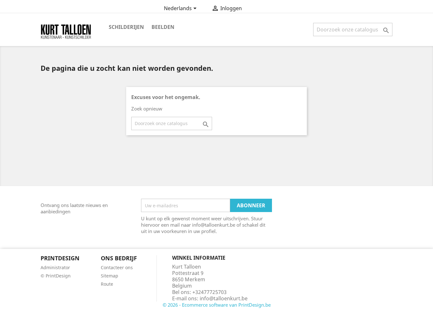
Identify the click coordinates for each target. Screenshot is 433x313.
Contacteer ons (117, 267)
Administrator (55, 267)
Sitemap (109, 276)
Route (107, 284)
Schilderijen (126, 26)
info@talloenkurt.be (224, 298)
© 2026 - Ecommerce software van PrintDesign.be (217, 305)
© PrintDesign (56, 276)
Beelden (163, 26)
